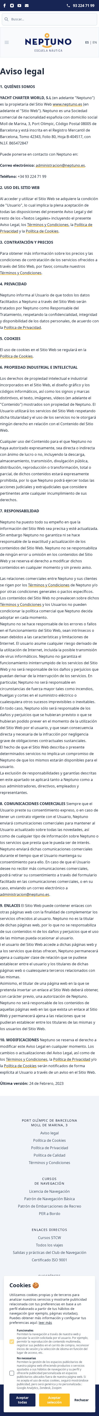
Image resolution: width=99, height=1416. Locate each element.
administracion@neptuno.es (60, 165)
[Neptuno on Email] (27, 5)
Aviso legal (49, 1133)
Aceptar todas (22, 1399)
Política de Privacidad (22, 327)
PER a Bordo (49, 1213)
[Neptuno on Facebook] (4, 5)
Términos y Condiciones (48, 224)
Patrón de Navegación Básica (49, 1198)
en (95, 42)
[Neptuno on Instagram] (12, 5)
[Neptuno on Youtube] (19, 5)
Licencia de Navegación (49, 1191)
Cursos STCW (49, 1237)
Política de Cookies (42, 231)
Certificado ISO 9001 (49, 1259)
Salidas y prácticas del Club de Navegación (49, 1252)
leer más (45, 1322)
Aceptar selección (54, 1399)
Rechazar (81, 1400)
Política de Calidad (49, 1155)
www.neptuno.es (67, 104)
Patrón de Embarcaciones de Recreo (49, 1206)
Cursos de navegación (49, 1181)
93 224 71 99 (83, 5)
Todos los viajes (49, 1245)
